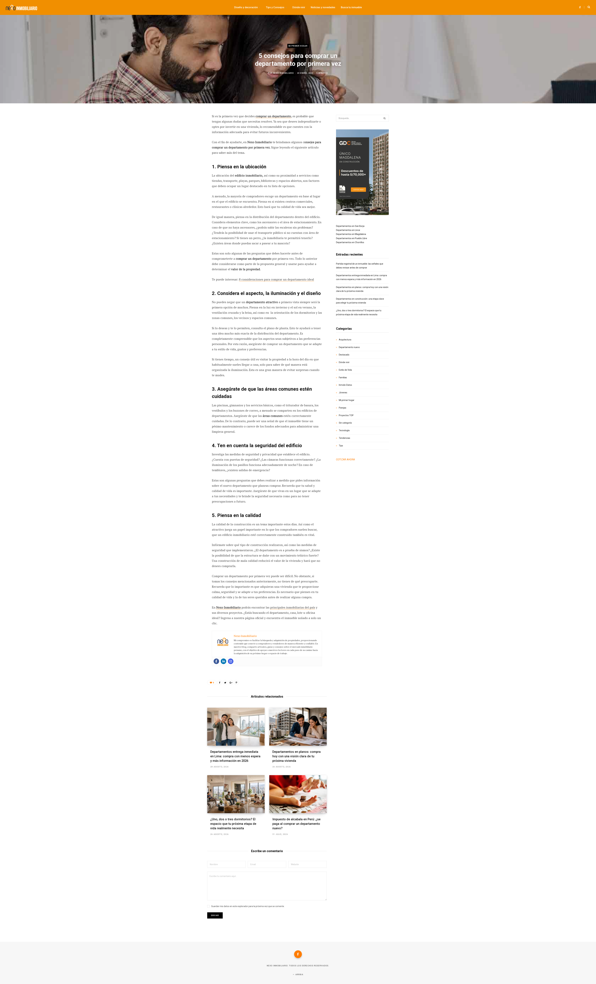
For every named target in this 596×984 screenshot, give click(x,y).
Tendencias (344, 438)
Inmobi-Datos (345, 385)
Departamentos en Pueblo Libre (351, 238)
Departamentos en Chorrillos (350, 242)
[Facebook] (216, 661)
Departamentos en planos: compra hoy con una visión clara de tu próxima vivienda (296, 756)
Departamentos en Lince (348, 230)
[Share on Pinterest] (236, 682)
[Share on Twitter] (192, 133)
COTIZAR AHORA (345, 459)
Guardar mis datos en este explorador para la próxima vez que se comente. (247, 906)
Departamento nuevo (349, 347)
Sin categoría (345, 423)
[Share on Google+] (230, 682)
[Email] (192, 158)
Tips (341, 445)
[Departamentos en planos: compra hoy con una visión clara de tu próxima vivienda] (298, 727)
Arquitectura (345, 339)
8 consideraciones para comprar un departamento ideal (276, 279)
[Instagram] (230, 661)
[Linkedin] (223, 661)
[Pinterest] (192, 141)
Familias (343, 377)
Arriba (299, 974)
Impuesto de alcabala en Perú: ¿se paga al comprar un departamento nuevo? (296, 823)
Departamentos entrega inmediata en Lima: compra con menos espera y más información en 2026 (235, 756)
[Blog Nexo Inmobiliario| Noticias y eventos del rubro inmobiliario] (21, 7)
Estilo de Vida (345, 370)
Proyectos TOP (346, 415)
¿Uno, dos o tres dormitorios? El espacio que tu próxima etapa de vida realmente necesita (233, 823)
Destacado (344, 354)
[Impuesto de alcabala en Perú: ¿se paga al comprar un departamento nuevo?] (298, 794)
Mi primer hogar (298, 46)
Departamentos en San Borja (350, 226)
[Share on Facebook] (192, 125)
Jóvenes (343, 392)
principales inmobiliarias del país (292, 607)
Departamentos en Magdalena (351, 234)
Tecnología (344, 430)
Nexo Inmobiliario (283, 73)
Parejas (342, 408)
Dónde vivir (344, 362)
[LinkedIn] (192, 149)
